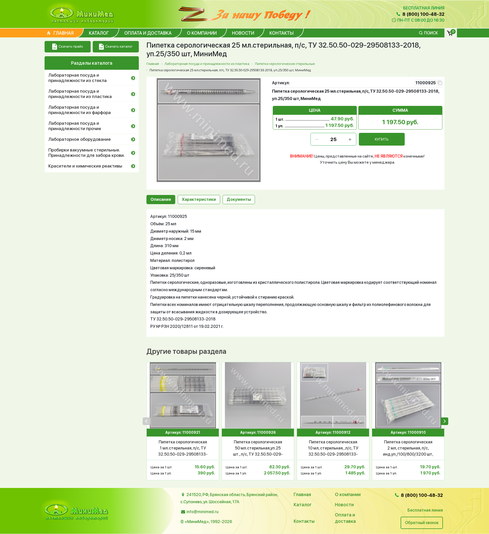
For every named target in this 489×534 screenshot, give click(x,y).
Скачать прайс (71, 46)
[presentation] (146, 421)
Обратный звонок (422, 522)
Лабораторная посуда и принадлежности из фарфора (79, 109)
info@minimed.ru (202, 511)
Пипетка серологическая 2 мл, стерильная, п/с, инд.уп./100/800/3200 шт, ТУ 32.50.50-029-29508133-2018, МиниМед (408, 448)
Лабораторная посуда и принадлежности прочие (74, 125)
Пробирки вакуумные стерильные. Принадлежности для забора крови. (86, 152)
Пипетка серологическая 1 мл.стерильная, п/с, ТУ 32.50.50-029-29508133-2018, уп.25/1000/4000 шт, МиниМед (183, 448)
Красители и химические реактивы (85, 165)
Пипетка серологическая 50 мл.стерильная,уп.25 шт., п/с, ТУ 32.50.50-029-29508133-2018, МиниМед (258, 448)
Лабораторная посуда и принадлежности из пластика (80, 93)
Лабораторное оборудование (79, 139)
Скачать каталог (119, 46)
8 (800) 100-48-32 (422, 14)
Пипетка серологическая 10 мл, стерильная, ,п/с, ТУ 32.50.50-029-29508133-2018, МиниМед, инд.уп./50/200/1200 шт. (333, 448)
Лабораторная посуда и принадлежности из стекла (77, 77)
